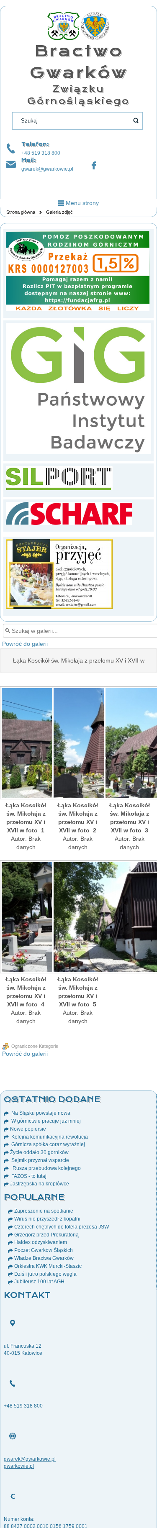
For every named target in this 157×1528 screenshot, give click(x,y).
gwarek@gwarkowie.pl (47, 169)
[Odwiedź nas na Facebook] (94, 165)
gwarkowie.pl (19, 1466)
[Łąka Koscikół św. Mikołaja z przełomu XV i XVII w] (26, 743)
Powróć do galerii (25, 643)
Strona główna (20, 212)
